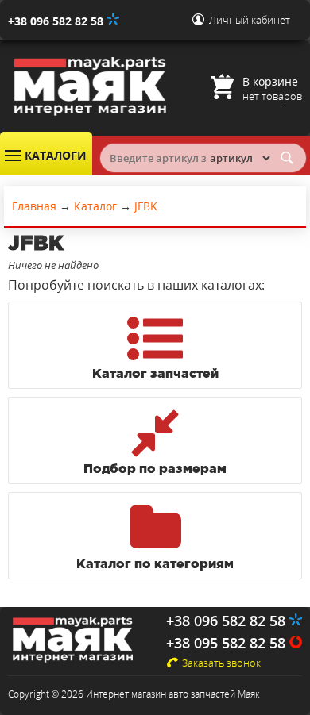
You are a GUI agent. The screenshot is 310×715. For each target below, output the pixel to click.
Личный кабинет (249, 20)
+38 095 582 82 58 (227, 642)
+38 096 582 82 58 (57, 21)
